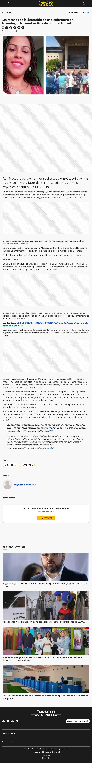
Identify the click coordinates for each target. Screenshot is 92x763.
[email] (18, 27)
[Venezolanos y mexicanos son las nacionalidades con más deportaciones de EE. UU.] (46, 605)
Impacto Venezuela (24, 484)
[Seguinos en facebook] (17, 721)
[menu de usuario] (83, 3)
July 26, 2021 (48, 448)
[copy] (22, 27)
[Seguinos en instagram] (12, 721)
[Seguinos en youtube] (8, 721)
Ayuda (58, 752)
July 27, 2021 (47, 431)
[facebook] (10, 27)
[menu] (8, 3)
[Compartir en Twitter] (14, 27)
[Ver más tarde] (3, 27)
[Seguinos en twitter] (3, 721)
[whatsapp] (6, 27)
